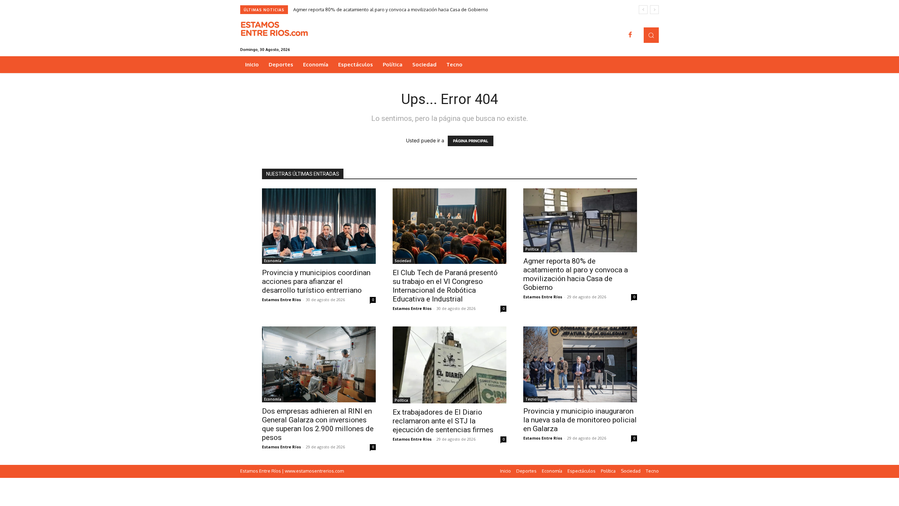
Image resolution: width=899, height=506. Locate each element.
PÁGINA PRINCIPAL (470, 140)
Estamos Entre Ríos (281, 299)
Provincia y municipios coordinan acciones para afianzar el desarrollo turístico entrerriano (316, 281)
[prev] (643, 9)
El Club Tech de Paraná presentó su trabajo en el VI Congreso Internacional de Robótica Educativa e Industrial (445, 285)
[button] (651, 35)
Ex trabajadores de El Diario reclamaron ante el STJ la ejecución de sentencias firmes (443, 421)
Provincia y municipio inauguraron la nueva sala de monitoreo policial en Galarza (580, 420)
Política (532, 249)
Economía (272, 260)
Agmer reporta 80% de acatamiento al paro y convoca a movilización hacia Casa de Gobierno (390, 9)
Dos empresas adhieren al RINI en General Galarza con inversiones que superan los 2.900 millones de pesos (318, 424)
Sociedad (403, 260)
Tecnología (535, 399)
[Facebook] (630, 35)
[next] (654, 9)
